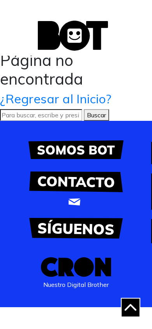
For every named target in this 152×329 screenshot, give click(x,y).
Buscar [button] (96, 115)
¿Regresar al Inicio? (55, 98)
